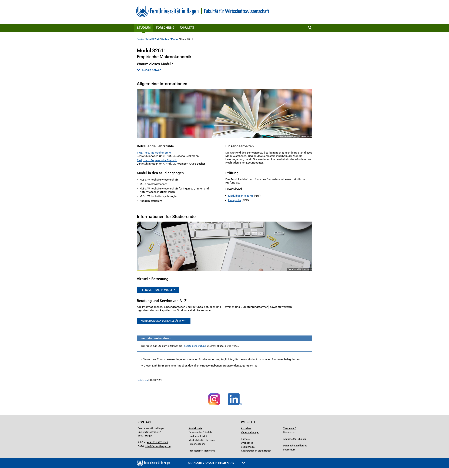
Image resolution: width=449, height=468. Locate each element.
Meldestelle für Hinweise (202, 440)
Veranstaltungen (250, 432)
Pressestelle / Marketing (202, 450)
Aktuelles (246, 428)
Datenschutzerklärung (295, 445)
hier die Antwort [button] (151, 70)
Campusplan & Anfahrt (201, 432)
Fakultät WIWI (152, 39)
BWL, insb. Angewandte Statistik (157, 160)
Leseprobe (234, 200)
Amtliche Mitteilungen (295, 439)
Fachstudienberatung (194, 345)
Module (174, 39)
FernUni (140, 39)
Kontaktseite (195, 428)
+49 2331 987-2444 (157, 442)
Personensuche (197, 443)
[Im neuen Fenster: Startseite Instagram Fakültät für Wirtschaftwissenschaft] (214, 405)
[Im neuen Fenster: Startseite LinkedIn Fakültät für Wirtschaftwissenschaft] (235, 405)
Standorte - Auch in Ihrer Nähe (211, 462)
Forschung (165, 27)
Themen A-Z (289, 428)
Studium (144, 27)
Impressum (289, 449)
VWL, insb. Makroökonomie (154, 152)
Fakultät (187, 27)
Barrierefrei (289, 432)
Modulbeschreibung (240, 195)
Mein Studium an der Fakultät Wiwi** (163, 320)
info (147, 446)
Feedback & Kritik (198, 436)
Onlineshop (247, 442)
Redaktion (142, 380)
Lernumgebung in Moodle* (158, 290)
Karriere (245, 439)
